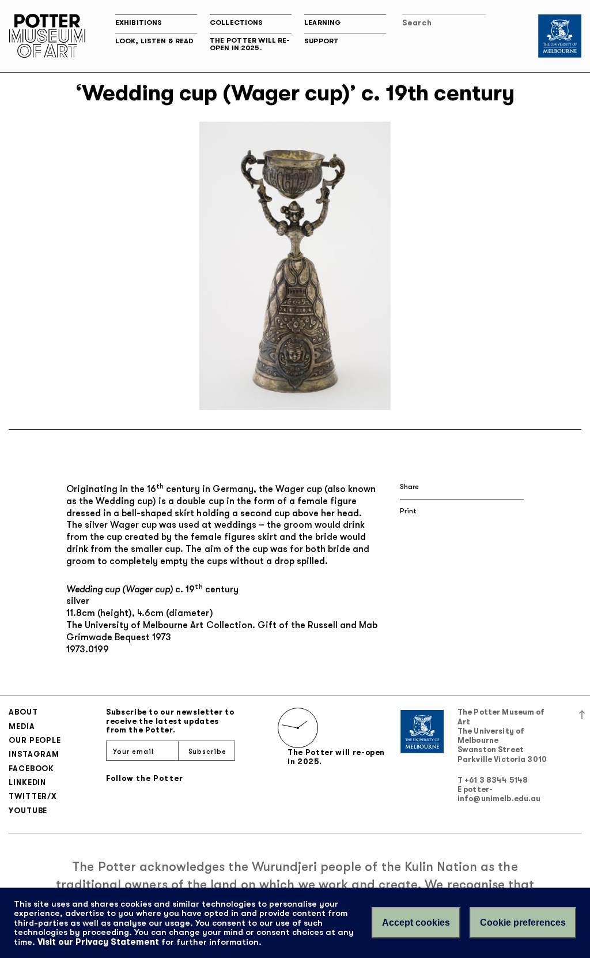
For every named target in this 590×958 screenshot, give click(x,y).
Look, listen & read (154, 41)
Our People (35, 740)
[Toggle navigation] (510, 24)
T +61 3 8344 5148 (492, 780)
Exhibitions (138, 22)
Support (321, 41)
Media (22, 726)
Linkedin (27, 782)
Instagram (34, 754)
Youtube (28, 810)
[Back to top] (582, 713)
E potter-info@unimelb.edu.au (498, 794)
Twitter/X (33, 796)
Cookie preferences (523, 922)
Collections (236, 22)
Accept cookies (416, 922)
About (23, 712)
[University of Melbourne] (559, 36)
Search (417, 22)
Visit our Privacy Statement (98, 942)
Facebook (31, 768)
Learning (322, 22)
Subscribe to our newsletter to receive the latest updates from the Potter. (170, 721)
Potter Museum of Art (47, 36)
